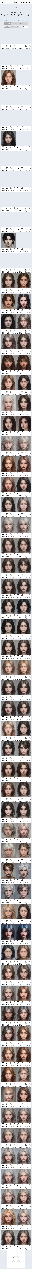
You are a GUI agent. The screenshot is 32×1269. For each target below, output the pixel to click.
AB (2, 2)
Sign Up (22, 2)
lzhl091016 (5, 48)
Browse (28, 2)
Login (16, 2)
